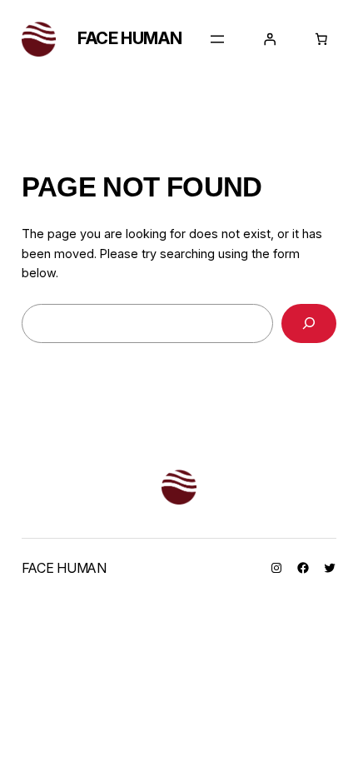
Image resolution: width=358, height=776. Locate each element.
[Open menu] (217, 39)
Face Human (129, 38)
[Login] (270, 39)
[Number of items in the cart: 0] (321, 39)
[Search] (309, 323)
